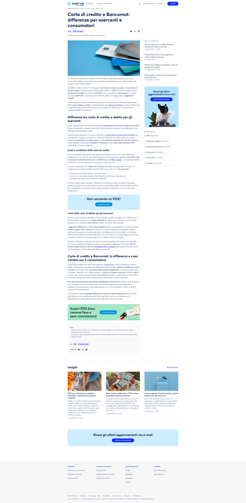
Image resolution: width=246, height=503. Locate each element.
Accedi (172, 3)
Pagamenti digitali (78, 31)
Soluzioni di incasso (103, 466)
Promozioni (127, 496)
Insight (127, 470)
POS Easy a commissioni (76, 470)
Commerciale (161, 470)
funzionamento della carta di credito (120, 135)
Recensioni (129, 478)
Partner (127, 482)
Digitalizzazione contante (105, 474)
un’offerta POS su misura (105, 247)
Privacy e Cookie (72, 496)
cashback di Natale (115, 105)
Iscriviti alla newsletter (161, 99)
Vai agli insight (172, 367)
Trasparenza (83, 496)
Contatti (157, 466)
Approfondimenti (149, 3)
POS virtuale (116, 160)
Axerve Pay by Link (103, 478)
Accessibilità (106, 496)
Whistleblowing (137, 496)
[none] (131, 31)
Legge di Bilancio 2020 (81, 105)
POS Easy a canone (74, 474)
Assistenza (161, 3)
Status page (92, 496)
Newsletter (129, 474)
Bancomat (110, 265)
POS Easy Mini (73, 478)
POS (69, 31)
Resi (99, 496)
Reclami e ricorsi (117, 496)
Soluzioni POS (101, 470)
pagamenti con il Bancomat (87, 140)
